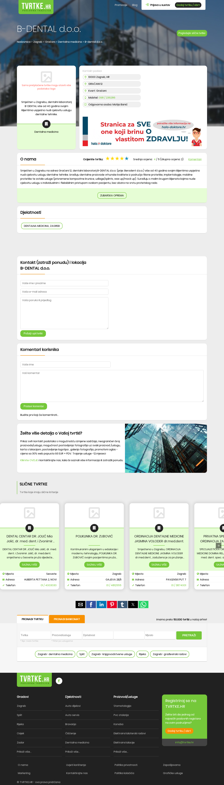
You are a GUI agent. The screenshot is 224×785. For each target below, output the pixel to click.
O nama (23, 765)
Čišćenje (70, 733)
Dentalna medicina (77, 742)
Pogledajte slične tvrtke (191, 33)
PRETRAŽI (189, 635)
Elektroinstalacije (124, 742)
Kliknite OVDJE (29, 460)
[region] (112, 55)
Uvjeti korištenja (76, 765)
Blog (134, 5)
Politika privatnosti (126, 765)
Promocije (121, 5)
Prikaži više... (24, 752)
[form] (112, 638)
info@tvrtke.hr (184, 742)
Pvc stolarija (121, 715)
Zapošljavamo (172, 765)
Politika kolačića (124, 773)
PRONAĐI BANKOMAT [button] (67, 619)
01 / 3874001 (178, 585)
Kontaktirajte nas (77, 773)
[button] (127, 158)
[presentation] (218, 545)
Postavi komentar (34, 406)
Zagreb (21, 706)
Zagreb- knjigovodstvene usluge (112, 654)
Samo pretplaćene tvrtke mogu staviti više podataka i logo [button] (46, 87)
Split (82, 654)
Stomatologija (122, 706)
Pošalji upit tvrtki (33, 333)
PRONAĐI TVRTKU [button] (32, 619)
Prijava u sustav (159, 5)
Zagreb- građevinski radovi (169, 654)
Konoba (118, 724)
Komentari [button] (195, 159)
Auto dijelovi (73, 706)
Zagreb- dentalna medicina (55, 654)
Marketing (24, 773)
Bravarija (70, 724)
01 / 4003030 (49, 585)
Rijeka (142, 654)
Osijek (20, 733)
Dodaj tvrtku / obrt (188, 5)
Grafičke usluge (173, 773)
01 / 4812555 (113, 585)
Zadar (20, 742)
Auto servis (72, 715)
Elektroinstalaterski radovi (130, 733)
